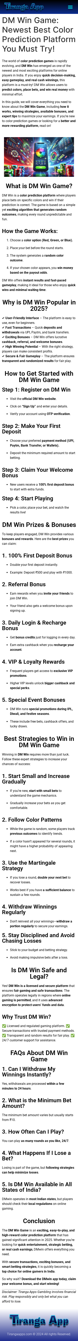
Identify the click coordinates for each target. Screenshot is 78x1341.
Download (29, 1279)
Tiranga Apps (27, 1292)
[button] (70, 7)
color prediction (32, 61)
